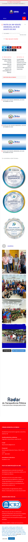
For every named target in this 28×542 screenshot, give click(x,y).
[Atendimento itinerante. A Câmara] (14, 262)
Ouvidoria (4, 459)
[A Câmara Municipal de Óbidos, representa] (14, 336)
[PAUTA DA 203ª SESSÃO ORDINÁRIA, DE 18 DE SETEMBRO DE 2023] (14, 116)
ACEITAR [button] (11, 538)
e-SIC (8, 459)
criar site (11, 511)
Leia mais (18, 534)
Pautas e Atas (23, 34)
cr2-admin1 (6, 33)
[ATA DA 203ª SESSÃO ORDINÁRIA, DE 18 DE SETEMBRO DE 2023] (14, 91)
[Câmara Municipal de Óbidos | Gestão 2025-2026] (14, 11)
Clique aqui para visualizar (11, 39)
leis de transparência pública (16, 517)
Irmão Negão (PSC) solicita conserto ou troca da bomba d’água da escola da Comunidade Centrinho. (21, 64)
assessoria (18, 513)
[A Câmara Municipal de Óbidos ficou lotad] (14, 311)
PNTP (8, 523)
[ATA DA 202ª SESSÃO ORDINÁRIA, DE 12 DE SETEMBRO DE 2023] (14, 142)
